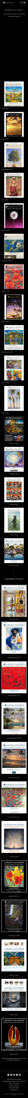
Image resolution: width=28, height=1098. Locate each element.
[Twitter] (11, 1075)
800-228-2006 (14, 1088)
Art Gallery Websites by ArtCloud (18, 1094)
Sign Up (18, 16)
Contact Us (14, 1090)
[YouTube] (20, 1075)
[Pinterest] (8, 1075)
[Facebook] (17, 1075)
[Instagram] (14, 1075)
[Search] (21, 2)
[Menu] (24, 2)
